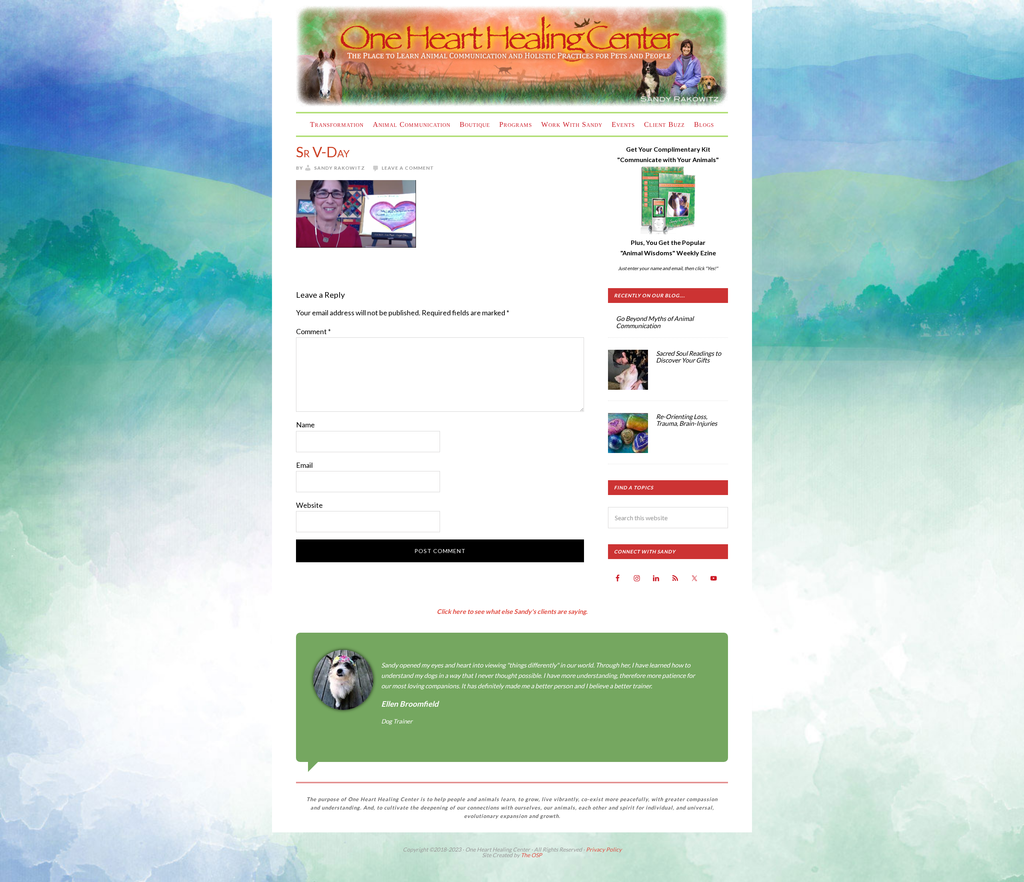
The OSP (531, 855)
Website (309, 505)
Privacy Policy (604, 849)
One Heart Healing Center (512, 56)
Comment (313, 331)
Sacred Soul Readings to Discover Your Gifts (688, 356)
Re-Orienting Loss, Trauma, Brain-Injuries (686, 420)
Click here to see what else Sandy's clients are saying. (512, 611)
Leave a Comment (408, 168)
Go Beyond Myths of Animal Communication (655, 322)
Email (304, 465)
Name (305, 424)
